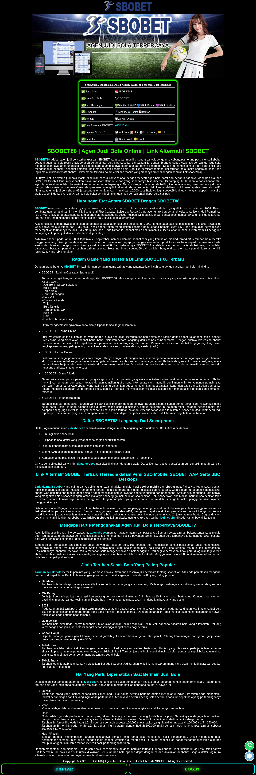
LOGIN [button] (192, 769)
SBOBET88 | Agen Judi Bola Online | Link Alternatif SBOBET (127, 761)
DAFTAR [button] (64, 769)
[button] (249, 756)
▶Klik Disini (122, 125)
